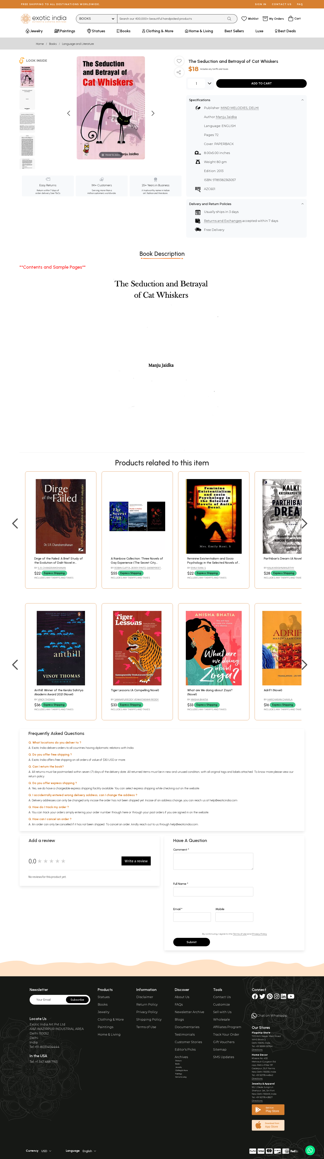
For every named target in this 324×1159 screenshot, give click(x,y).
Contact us (282, 4)
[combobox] (171, 18)
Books (53, 44)
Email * (177, 909)
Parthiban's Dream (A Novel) (283, 558)
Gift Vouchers (223, 1042)
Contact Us (222, 997)
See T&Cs (55, 193)
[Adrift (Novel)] (290, 684)
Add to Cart (261, 83)
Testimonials (185, 1034)
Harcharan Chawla (279, 699)
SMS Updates (223, 1057)
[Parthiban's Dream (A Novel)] (290, 552)
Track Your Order (226, 1034)
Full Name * (180, 884)
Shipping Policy (148, 1019)
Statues (104, 997)
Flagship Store (261, 1032)
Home (40, 44)
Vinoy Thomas (46, 699)
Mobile (219, 909)
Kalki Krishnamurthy (280, 567)
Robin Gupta (122, 567)
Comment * (181, 849)
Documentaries (187, 1027)
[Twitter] (262, 997)
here (125, 812)
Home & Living (109, 1034)
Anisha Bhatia (199, 699)
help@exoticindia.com (223, 800)
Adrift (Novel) (273, 690)
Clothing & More (111, 1019)
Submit (192, 942)
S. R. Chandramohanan (52, 567)
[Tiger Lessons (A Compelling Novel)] (137, 684)
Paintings (105, 1027)
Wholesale (221, 1019)
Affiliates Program (227, 1027)
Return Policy (147, 1004)
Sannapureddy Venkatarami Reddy (136, 699)
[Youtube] (291, 997)
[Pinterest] (270, 997)
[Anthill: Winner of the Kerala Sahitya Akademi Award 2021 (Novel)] (61, 684)
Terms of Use (240, 933)
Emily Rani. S (198, 567)
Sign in (260, 4)
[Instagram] (276, 997)
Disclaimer (144, 997)
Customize (221, 1004)
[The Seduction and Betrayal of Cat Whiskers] (27, 77)
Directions (257, 1049)
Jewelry (103, 1012)
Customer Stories (188, 1042)
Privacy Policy (259, 933)
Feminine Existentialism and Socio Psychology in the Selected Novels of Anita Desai (212, 563)
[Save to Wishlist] (179, 62)
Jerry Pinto (138, 567)
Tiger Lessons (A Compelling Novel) (135, 690)
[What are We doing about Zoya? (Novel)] (214, 684)
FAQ (300, 4)
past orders (157, 812)
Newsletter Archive (189, 1012)
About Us (182, 997)
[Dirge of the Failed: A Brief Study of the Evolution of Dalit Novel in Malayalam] (61, 552)
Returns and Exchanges (223, 221)
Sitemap (219, 1049)
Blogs (179, 1019)
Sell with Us (222, 1012)
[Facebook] (255, 997)
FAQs (179, 1004)
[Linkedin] (283, 997)
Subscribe (77, 999)
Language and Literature (78, 44)
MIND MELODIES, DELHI (240, 108)
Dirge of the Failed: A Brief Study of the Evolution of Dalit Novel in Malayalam (58, 563)
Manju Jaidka (226, 117)
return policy (36, 776)
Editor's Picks (185, 1049)
